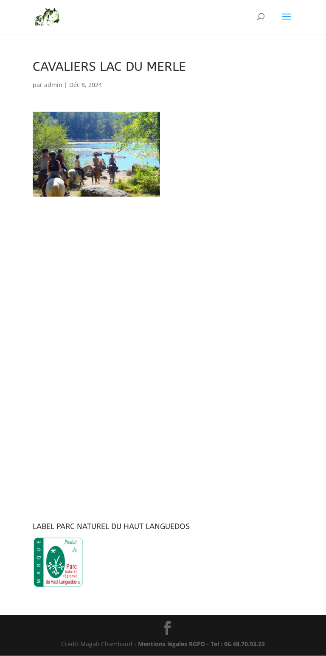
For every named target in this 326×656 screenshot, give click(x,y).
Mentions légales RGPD (171, 644)
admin (53, 85)
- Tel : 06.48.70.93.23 (235, 644)
